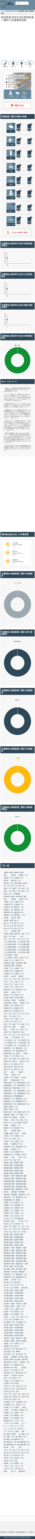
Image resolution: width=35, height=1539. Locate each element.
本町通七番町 (8, 1333)
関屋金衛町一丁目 (10, 1085)
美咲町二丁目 (18, 1463)
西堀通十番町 (18, 1173)
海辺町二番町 (8, 920)
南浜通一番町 (23, 1357)
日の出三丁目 (8, 1288)
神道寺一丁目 (16, 992)
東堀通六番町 (18, 1240)
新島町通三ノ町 (9, 1051)
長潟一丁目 (22, 1157)
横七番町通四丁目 (10, 1445)
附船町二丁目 (8, 1128)
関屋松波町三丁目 (23, 1083)
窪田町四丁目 (8, 1008)
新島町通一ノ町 (9, 1048)
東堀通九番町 (8, 1245)
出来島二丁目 (18, 1141)
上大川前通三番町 (10, 944)
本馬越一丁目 (23, 1410)
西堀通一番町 (8, 1162)
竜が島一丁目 (8, 1455)
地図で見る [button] (19, 105)
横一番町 (7, 1434)
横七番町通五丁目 (23, 1445)
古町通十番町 (18, 1301)
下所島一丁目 (8, 1056)
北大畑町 (7, 1000)
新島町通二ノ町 (21, 1048)
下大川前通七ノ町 (23, 1045)
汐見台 (6, 1075)
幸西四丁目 (16, 1032)
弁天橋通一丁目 (18, 1319)
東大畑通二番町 (21, 1269)
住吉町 (23, 1077)
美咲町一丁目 (8, 1463)
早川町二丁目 (8, 1224)
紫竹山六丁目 (8, 1069)
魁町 (14, 1027)
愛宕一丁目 (16, 891)
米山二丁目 (16, 1450)
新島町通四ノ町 (21, 1051)
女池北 (23, 1407)
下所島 (25, 1053)
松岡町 (6, 1357)
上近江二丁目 (18, 1466)
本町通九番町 (8, 1335)
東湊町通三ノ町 (9, 1277)
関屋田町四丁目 (21, 1101)
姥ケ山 (16, 920)
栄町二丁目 (25, 1024)
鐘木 (12, 1072)
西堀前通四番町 (9, 1181)
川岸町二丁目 (8, 960)
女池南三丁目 (8, 1383)
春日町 (13, 976)
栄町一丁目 (16, 1024)
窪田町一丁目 (24, 1003)
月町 (5, 1131)
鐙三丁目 (22, 886)
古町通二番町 (18, 1290)
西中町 (6, 1192)
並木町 (23, 1154)
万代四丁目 (25, 1229)
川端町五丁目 (8, 974)
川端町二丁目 (18, 968)
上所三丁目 (25, 979)
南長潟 (6, 1375)
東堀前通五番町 (21, 1256)
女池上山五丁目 (9, 1391)
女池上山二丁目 (21, 1386)
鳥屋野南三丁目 (21, 1147)
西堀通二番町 (18, 1162)
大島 (21, 936)
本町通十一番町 (9, 1338)
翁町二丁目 (8, 936)
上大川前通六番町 (23, 947)
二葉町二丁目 (8, 1309)
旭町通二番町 (18, 872)
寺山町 (16, 1133)
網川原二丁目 (8, 883)
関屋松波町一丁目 (17, 1080)
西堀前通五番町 (21, 1181)
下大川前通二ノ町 (10, 1040)
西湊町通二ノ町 (9, 1197)
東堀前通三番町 (21, 1253)
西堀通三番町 (8, 1165)
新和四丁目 (8, 1061)
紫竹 (5, 1072)
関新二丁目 (24, 1115)
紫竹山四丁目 (8, 1067)
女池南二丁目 (18, 1381)
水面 (15, 1461)
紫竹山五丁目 (18, 1067)
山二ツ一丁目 (8, 1426)
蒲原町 (21, 976)
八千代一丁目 (18, 1421)
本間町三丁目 (8, 1346)
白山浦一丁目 (18, 1216)
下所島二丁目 (18, 1056)
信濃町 (21, 1072)
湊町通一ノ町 (24, 1362)
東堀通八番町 (18, 1242)
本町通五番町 (8, 1330)
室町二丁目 (16, 1378)
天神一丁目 (8, 1138)
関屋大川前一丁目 (10, 1112)
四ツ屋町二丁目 (9, 1437)
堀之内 (16, 1346)
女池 (17, 1391)
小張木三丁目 (8, 1021)
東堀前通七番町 (21, 1258)
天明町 (23, 1133)
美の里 (21, 1375)
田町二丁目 (24, 1120)
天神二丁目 (16, 1138)
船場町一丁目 (8, 1314)
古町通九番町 (8, 1301)
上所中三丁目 (18, 987)
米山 (20, 1447)
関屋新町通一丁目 (10, 1104)
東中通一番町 (8, 1266)
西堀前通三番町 (21, 1178)
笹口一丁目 (8, 1035)
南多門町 (24, 1359)
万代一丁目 (25, 1226)
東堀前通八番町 (9, 1261)
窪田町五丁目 (18, 1008)
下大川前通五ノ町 (23, 1043)
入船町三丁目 (18, 902)
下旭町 (6, 1037)
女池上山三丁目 (9, 1389)
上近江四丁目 (18, 1468)
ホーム (3, 11)
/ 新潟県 (7, 11)
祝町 (5, 899)
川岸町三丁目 (18, 960)
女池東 (16, 1407)
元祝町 (6, 1410)
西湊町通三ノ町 (21, 1197)
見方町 (15, 1362)
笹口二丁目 (16, 1035)
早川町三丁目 (18, 1224)
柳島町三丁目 (18, 1418)
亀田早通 (22, 1471)
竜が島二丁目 (18, 1455)
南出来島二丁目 (21, 1373)
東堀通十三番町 (9, 1250)
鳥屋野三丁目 (18, 1152)
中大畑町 (17, 1154)
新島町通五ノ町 (9, 1053)
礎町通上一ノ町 (19, 915)
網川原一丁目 (16, 880)
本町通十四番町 (21, 1341)
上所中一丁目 (18, 984)
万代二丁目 (8, 1229)
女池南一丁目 (8, 1381)
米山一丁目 (8, 1450)
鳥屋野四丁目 (8, 1154)
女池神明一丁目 (9, 1402)
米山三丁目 (25, 1450)
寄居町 (13, 1434)
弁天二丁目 (24, 1317)
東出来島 (24, 1288)
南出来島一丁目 (9, 1373)
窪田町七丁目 (18, 1011)
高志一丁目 (18, 1021)
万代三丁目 (16, 1229)
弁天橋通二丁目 (9, 1322)
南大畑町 (17, 1359)
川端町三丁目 (8, 971)
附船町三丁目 (18, 1128)
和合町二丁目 (18, 1458)
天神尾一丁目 (8, 1136)
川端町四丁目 (18, 971)
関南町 (15, 1117)
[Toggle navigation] (4, 7)
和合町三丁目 (8, 1461)
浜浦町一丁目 (18, 1213)
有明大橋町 (18, 883)
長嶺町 (6, 1157)
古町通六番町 (18, 1295)
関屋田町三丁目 (9, 1101)
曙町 (5, 875)
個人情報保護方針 (21, 1532)
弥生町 (16, 1423)
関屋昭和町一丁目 (23, 1091)
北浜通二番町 (18, 997)
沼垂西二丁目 (18, 1210)
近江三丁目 (25, 939)
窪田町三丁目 (18, 1005)
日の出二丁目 (18, 1285)
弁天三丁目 (8, 1319)
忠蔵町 (6, 1125)
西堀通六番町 (18, 1168)
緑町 (15, 1367)
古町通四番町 (18, 1293)
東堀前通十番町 (9, 1264)
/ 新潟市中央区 (14, 11)
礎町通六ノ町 (8, 915)
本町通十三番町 (9, 1341)
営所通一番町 (16, 931)
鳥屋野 (6, 1149)
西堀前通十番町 (9, 1189)
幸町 (5, 1029)
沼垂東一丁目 (8, 1202)
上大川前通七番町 (10, 950)
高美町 (25, 1122)
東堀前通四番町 (9, 1256)
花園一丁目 (8, 1226)
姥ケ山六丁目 (18, 928)
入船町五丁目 (18, 904)
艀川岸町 (7, 1221)
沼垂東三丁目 (8, 1205)
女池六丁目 (25, 1397)
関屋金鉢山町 (8, 1096)
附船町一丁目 (16, 1125)
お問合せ (31, 1532)
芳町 (12, 1447)
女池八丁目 (16, 1399)
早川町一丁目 (23, 1221)
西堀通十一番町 (9, 1176)
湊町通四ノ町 (8, 1367)
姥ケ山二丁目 (18, 923)
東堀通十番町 (18, 1245)
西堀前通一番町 (21, 1176)
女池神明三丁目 (9, 1405)
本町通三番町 (8, 1327)
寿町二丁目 (16, 1016)
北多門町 (22, 1000)
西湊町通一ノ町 (24, 1194)
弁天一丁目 (15, 1317)
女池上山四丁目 (21, 1389)
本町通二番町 (18, 1325)
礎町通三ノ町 (18, 910)
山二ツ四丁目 (18, 1429)
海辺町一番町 (16, 918)
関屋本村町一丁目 (19, 1088)
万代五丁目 (8, 1232)
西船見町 (7, 1194)
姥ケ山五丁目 (8, 928)
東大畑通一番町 (9, 1269)
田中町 (6, 1120)
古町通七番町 (8, 1298)
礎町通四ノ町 (8, 912)
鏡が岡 (6, 976)
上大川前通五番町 (10, 947)
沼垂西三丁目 (8, 1213)
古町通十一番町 (9, 1304)
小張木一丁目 (8, 1019)
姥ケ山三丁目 (8, 926)
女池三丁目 (25, 1394)
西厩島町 (14, 1194)
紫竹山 (15, 1061)
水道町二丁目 (8, 1077)
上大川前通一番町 (10, 942)
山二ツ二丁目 (18, 1426)
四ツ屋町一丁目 (24, 1434)
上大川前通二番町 (23, 942)
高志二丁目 (8, 1024)
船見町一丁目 (8, 1311)
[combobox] (22, 3)
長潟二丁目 (8, 1160)
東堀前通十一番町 (22, 1264)
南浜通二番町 (8, 1359)
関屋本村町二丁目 (10, 1091)
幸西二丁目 (24, 1029)
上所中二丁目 (8, 987)
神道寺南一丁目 (9, 990)
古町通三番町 (8, 1293)
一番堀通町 (16, 894)
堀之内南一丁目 (9, 1349)
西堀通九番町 (8, 1173)
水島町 (23, 1367)
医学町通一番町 (9, 896)
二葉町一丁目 (20, 1306)
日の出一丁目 (8, 1285)
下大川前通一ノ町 (17, 1037)
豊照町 (6, 1144)
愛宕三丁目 (8, 894)
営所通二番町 (8, 934)
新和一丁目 (8, 1059)
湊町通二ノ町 (8, 1365)
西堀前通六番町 (9, 1184)
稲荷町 (13, 899)
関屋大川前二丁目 (23, 1112)
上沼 (5, 931)
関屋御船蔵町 (18, 1096)
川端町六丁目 (18, 974)
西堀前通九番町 (21, 1186)
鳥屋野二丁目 (8, 1152)
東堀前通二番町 (9, 1253)
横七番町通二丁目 (10, 1442)
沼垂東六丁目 (18, 1208)
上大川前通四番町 (23, 944)
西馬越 (18, 1200)
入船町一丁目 (23, 899)
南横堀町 (14, 1357)
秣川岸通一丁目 (9, 1354)
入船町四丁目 (8, 904)
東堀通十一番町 (9, 1248)
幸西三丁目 (8, 1032)
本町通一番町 (8, 1325)
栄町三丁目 (8, 1027)
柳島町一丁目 (18, 1415)
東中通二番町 (18, 1266)
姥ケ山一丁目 (8, 923)
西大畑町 (14, 1192)
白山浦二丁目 (8, 1218)
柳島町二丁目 (8, 1418)
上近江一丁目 (8, 1466)
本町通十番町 (18, 1335)
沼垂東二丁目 (18, 1202)
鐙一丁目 (7, 886)
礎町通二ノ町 (8, 910)
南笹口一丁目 (8, 1370)
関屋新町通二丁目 (23, 1104)
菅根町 (16, 1077)
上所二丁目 (16, 979)
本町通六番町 (18, 1330)
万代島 (23, 1232)
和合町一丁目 (8, 1458)
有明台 (25, 883)
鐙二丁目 (14, 886)
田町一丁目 (15, 1120)
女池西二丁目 (8, 1407)
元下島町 (14, 1410)
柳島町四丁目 (8, 1421)
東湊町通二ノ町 (21, 1274)
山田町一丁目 (18, 1413)
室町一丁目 (8, 1378)
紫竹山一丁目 (24, 1061)
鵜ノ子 (13, 1471)
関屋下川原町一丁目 (11, 1107)
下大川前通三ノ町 (23, 1040)
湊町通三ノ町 (18, 1365)
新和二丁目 (16, 1059)
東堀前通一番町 (21, 1250)
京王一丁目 (8, 1013)
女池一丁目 (8, 1394)
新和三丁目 (25, 1059)
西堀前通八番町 (9, 1186)
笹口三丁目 (25, 1035)
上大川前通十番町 (23, 952)
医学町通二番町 (21, 896)
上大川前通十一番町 (11, 955)
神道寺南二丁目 (21, 990)
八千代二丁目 (8, 1423)
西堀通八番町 (18, 1170)
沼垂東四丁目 (18, 1205)
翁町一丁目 (25, 934)
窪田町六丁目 (8, 1011)
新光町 (18, 1053)
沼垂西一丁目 (8, 1210)
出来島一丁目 (8, 1141)
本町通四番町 (18, 1327)
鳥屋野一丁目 (16, 1149)
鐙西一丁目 (8, 888)
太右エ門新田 (17, 1122)
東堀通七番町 (8, 1242)
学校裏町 (19, 965)
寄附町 (13, 1000)
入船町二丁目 (8, 902)
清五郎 (22, 1117)
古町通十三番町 (9, 1306)
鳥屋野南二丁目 (9, 1147)
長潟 (12, 1157)
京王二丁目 (16, 1013)
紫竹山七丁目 (18, 1069)
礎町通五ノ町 (18, 912)
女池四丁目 (8, 1397)
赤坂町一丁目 (23, 875)
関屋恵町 (7, 1115)
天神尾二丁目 (18, 1136)
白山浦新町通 (18, 1218)
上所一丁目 (8, 979)
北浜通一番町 (8, 997)
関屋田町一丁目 (9, 1099)
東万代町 (17, 1282)
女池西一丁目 (20, 1405)
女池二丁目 (16, 1394)
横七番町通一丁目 (17, 1439)
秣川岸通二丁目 (21, 1354)
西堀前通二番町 (9, 1178)
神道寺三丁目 (18, 995)
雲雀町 (6, 1279)
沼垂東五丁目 (8, 1208)
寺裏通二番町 (8, 1133)
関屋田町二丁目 (21, 1099)
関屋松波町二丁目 (10, 1083)
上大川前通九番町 (10, 952)
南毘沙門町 (8, 1362)
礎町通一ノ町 (18, 907)
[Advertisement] (17, 41)
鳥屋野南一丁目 (16, 1144)
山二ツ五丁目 (8, 1431)
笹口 (22, 1032)
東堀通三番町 (8, 1237)
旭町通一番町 (8, 872)
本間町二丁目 (18, 1343)
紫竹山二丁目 (8, 1064)
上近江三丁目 (8, 1468)
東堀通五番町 (8, 1240)
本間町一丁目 (8, 1343)
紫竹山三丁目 (18, 1064)
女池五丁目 (16, 1397)
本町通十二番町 (21, 1338)
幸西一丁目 (15, 1029)
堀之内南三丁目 (9, 1351)
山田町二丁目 (8, 1415)
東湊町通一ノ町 (9, 1274)
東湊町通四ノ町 (21, 1277)
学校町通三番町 (9, 965)
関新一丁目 (15, 1115)
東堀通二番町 (18, 1234)
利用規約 (11, 1532)
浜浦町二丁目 (8, 1216)
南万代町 (14, 1375)
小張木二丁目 (18, 1019)
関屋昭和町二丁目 (10, 1093)
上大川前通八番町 (23, 950)
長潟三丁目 (16, 1160)
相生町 (13, 875)
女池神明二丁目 (21, 1402)
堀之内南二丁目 (21, 1349)
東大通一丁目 (16, 1279)
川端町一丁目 (8, 968)
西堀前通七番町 (21, 1184)
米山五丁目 (16, 1452)
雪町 (23, 1431)
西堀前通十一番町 (22, 1189)
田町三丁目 (8, 1122)
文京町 (6, 1317)
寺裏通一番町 (16, 1131)
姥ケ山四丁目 (18, 926)
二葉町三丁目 (18, 1309)
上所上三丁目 (8, 984)
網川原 (6, 880)
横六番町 (7, 1439)
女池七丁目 (8, 1399)
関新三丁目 (8, 1117)
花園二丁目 (16, 1226)
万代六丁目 (16, 1232)
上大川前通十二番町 (11, 958)
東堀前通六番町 (9, 1258)
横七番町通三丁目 (23, 1442)
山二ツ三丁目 (8, 1429)
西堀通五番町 (8, 1168)
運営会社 (3, 1532)
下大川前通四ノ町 (10, 1043)
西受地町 (22, 1192)
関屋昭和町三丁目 (23, 1093)
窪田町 (15, 1003)
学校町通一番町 (9, 963)
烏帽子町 (17, 934)
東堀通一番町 (8, 1234)
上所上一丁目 (8, 981)
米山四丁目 (8, 1452)
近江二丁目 (16, 939)
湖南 (5, 1471)
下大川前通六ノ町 (10, 1045)
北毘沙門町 (8, 1003)
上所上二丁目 (18, 981)
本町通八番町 (18, 1333)
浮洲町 (6, 918)
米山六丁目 (25, 1452)
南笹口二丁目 (18, 1370)
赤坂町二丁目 (8, 878)
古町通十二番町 (21, 1304)
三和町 (22, 1027)
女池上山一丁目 (9, 1386)
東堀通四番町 (18, 1237)
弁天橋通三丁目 (21, 1322)
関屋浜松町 (8, 1088)
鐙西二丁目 (16, 888)
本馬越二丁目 (8, 1413)
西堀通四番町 (18, 1165)
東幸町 (16, 1288)
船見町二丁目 (18, 1311)
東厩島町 (22, 1272)
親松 (14, 936)
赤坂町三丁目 (18, 878)
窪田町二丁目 (8, 1005)
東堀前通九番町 (21, 1261)
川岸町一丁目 (23, 958)
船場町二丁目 (18, 1314)
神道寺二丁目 (8, 995)
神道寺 (6, 992)
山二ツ (23, 1423)
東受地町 (7, 1272)
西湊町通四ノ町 (9, 1200)
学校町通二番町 (21, 963)
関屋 (5, 1080)
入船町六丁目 (8, 907)
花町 (12, 1221)
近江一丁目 (8, 939)
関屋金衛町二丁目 (23, 1085)
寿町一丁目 (8, 1016)
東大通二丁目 (8, 1282)
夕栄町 (16, 1431)
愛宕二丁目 (25, 891)
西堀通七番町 (8, 1170)
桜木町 (16, 1383)
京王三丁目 (25, 1013)
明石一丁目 (25, 888)
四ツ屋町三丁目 (21, 1437)
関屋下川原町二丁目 (11, 1109)
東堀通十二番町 (21, 1248)
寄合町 (6, 1447)
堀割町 (18, 1351)
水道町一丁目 (16, 1075)
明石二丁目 (8, 891)
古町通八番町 (18, 1298)
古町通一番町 (8, 1290)
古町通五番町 (8, 1295)
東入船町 (14, 1272)
